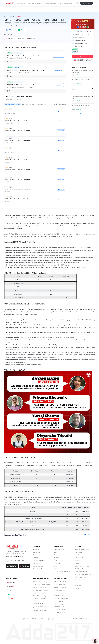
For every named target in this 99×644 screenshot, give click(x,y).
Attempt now (58, 56)
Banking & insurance (60, 549)
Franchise (36, 563)
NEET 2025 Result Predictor (83, 574)
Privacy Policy (52, 619)
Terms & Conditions (43, 619)
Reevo (77, 583)
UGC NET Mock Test (60, 612)
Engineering (57, 563)
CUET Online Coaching (39, 593)
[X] (11, 561)
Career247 (78, 580)
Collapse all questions (89, 534)
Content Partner (38, 566)
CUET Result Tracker (81, 577)
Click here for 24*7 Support (14, 557)
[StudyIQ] (11, 590)
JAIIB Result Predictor (81, 569)
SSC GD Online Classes (39, 587)
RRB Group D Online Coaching (41, 584)
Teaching (56, 558)
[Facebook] (19, 561)
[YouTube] (23, 561)
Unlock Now (61, 111)
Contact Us (36, 552)
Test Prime (78, 585)
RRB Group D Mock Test (61, 598)
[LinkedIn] (7, 561)
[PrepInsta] (11, 594)
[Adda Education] (11, 582)
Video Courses (79, 558)
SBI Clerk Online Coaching (40, 590)
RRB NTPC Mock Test (60, 587)
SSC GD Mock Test (59, 584)
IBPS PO (12, 16)
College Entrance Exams (35, 3)
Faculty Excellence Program (62, 571)
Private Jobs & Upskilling (50, 3)
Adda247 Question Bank (82, 549)
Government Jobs (21, 3)
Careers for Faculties (39, 560)
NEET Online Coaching (39, 596)
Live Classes (78, 555)
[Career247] (11, 598)
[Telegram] (15, 561)
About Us (36, 549)
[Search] (77, 3)
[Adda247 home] (10, 3)
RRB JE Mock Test (59, 610)
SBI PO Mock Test (59, 590)
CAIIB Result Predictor (81, 571)
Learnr (77, 588)
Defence (56, 560)
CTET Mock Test (59, 593)
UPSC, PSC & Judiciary (66, 3)
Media (35, 555)
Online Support (37, 569)
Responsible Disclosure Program (14, 619)
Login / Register (86, 3)
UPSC (56, 566)
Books (77, 563)
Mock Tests (78, 552)
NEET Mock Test (59, 604)
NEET (55, 569)
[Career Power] (11, 586)
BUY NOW (82, 56)
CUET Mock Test (59, 601)
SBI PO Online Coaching (40, 582)
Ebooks (77, 560)
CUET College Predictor (82, 566)
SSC (55, 552)
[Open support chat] (95, 640)
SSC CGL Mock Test (60, 596)
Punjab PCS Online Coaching (41, 603)
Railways (56, 555)
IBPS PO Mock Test (60, 607)
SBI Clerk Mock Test (60, 582)
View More (83, 113)
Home (5, 16)
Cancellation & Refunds (30, 619)
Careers (35, 558)
